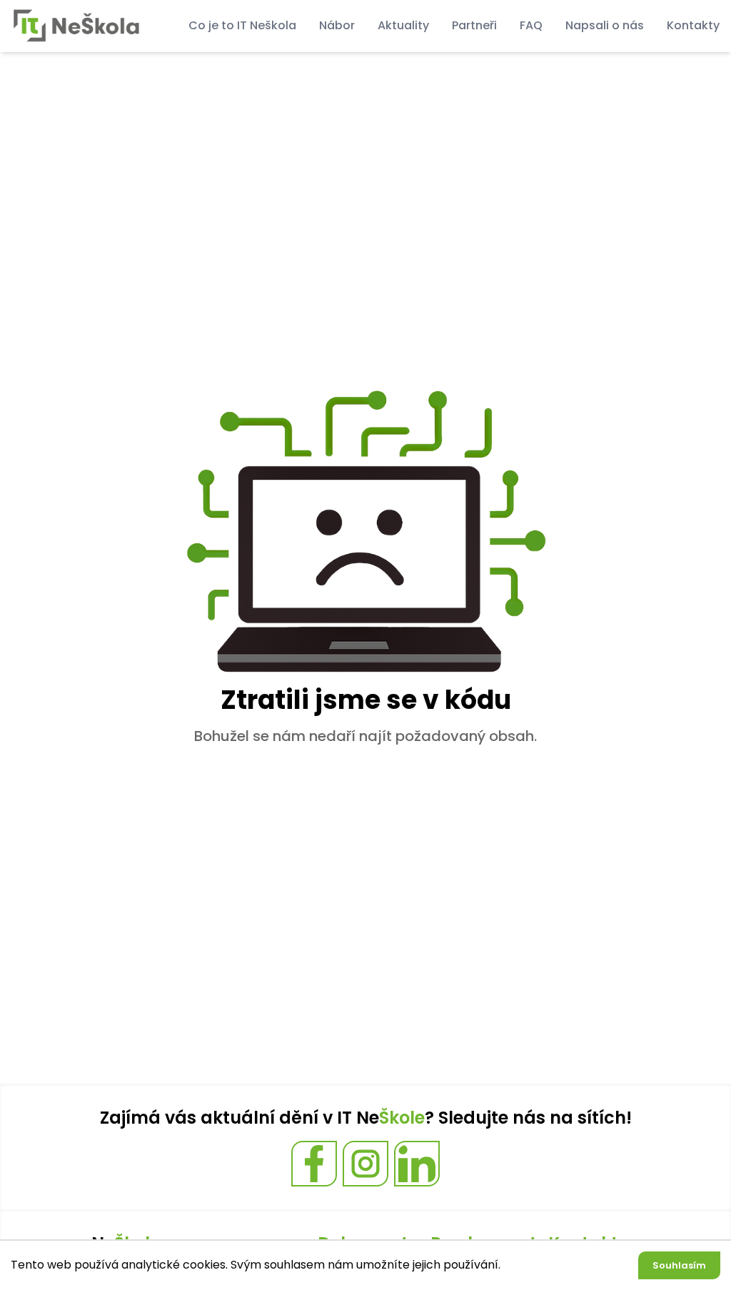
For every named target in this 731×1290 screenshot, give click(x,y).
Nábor (337, 25)
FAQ (531, 25)
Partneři (474, 25)
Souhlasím (679, 1265)
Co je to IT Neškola (242, 25)
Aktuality (403, 25)
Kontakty (693, 25)
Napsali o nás (604, 25)
